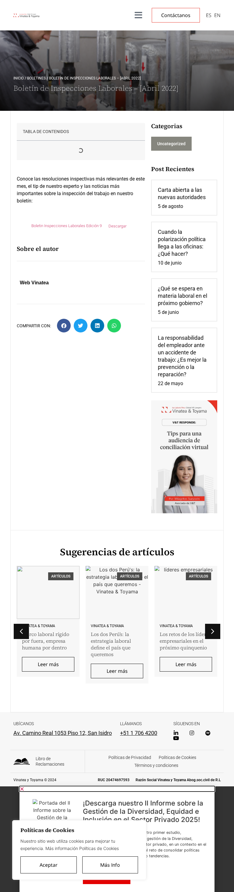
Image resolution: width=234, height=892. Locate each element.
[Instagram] (191, 733)
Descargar (117, 226)
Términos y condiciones (156, 765)
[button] (64, 325)
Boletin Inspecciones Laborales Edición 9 (66, 226)
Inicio (18, 78)
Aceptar (49, 865)
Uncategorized (171, 143)
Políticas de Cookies (177, 757)
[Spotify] (207, 733)
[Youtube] (176, 738)
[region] (79, 850)
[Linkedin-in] (176, 733)
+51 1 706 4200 (138, 733)
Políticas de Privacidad (129, 757)
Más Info (110, 865)
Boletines (36, 78)
